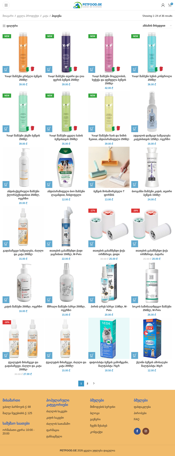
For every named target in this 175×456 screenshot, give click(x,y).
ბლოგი (94, 413)
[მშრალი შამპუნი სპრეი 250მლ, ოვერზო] (66, 282)
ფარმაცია (52, 430)
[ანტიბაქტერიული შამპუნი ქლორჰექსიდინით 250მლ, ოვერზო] (23, 167)
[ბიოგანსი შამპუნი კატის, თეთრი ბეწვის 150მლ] (151, 167)
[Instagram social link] (145, 431)
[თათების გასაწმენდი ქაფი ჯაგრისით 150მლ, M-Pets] (66, 226)
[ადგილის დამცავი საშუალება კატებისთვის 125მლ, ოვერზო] (151, 111)
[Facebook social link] (137, 431)
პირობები (140, 413)
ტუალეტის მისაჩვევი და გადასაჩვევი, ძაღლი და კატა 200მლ (23, 366)
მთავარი (8, 15)
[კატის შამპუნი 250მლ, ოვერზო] (23, 282)
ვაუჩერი (95, 419)
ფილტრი (12, 25)
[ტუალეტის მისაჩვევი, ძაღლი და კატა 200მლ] (66, 338)
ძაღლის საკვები (56, 411)
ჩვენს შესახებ (98, 425)
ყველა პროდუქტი (28, 15)
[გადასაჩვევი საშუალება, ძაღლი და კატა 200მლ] (23, 226)
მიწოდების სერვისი (102, 406)
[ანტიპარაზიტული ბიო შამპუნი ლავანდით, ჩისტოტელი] (66, 167)
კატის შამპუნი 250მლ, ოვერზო (23, 306)
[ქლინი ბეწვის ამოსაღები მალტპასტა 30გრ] (151, 338)
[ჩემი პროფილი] (163, 5)
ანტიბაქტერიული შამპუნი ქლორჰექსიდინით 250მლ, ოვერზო (23, 195)
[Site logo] (87, 4)
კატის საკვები (55, 417)
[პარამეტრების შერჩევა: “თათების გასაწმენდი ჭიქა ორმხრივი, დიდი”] (91, 243)
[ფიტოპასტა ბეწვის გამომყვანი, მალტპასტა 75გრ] (109, 338)
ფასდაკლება (142, 406)
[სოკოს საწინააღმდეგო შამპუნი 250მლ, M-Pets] (151, 282)
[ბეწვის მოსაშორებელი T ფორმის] (109, 167)
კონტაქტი (96, 432)
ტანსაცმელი (54, 436)
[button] (6, 69)
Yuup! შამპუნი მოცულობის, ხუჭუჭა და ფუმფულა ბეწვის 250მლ (109, 80)
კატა (45, 15)
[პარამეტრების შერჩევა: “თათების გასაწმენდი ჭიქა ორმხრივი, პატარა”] (134, 243)
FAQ (136, 419)
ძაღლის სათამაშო (58, 423)
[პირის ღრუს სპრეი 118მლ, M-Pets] (109, 282)
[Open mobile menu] (6, 5)
